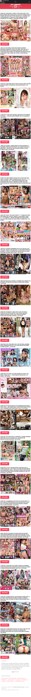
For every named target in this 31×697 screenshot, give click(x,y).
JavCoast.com (11, 679)
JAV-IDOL (2, 3)
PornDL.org (4, 679)
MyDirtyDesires (10, 681)
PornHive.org (25, 679)
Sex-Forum (18, 679)
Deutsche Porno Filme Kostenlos (9, 678)
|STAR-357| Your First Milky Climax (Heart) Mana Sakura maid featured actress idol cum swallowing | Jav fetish (15, 85)
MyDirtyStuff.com (22, 678)
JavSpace (3, 681)
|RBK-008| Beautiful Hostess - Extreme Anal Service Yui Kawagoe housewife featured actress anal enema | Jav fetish (15, 282)
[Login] (29, 2)
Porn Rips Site (5, 0)
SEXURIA (2, 2)
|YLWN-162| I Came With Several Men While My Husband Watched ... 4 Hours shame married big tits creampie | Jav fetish (15, 116)
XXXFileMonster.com (20, 681)
